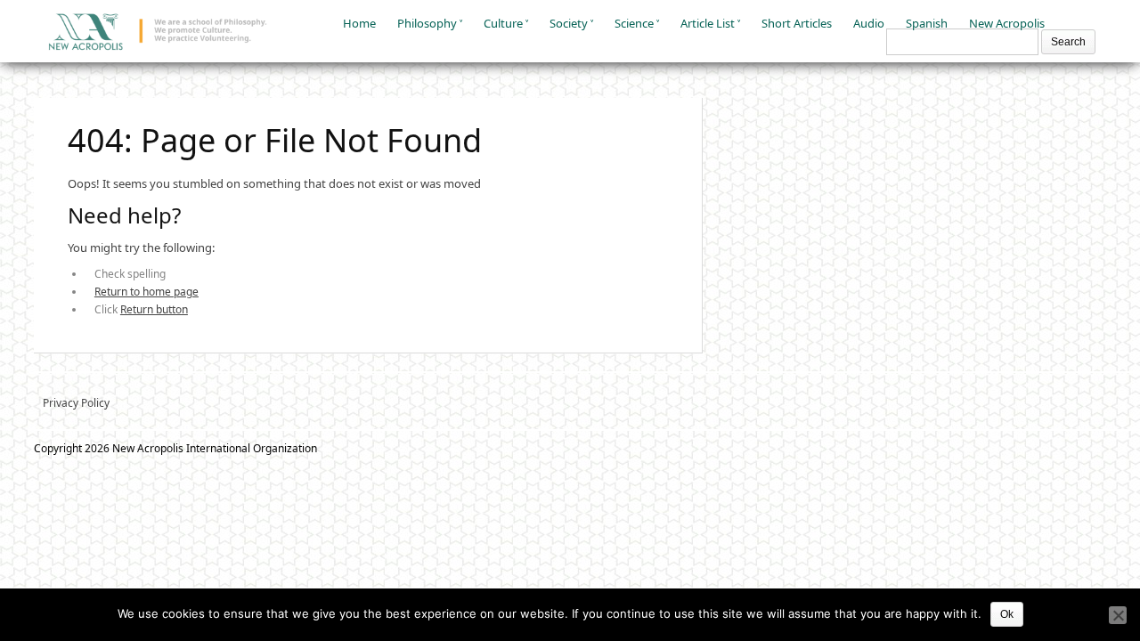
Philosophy (427, 23)
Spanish (927, 23)
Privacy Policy (76, 402)
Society (569, 23)
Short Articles (796, 23)
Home (359, 23)
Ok (1007, 614)
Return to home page (146, 291)
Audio (868, 23)
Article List (707, 23)
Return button (154, 309)
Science (634, 23)
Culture (503, 23)
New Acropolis (1007, 23)
